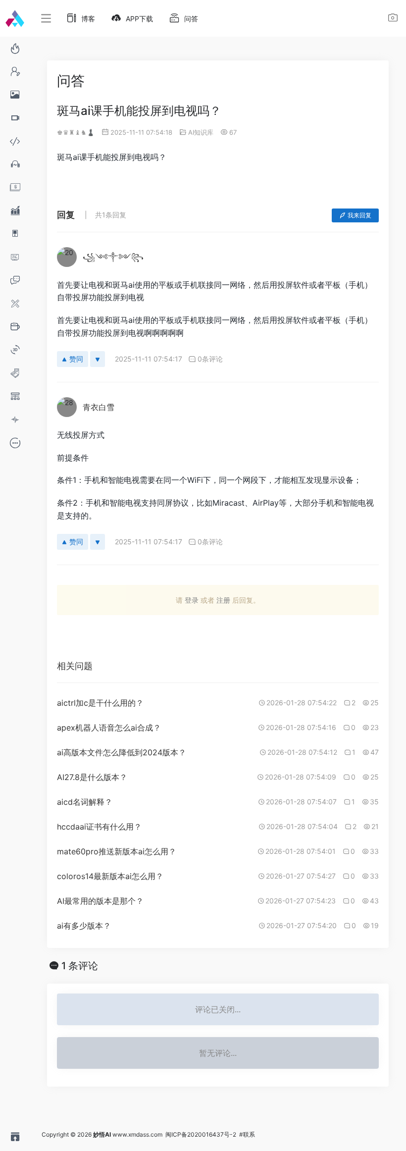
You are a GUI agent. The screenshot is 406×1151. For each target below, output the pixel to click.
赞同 (76, 359)
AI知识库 (200, 132)
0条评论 (210, 359)
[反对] (97, 359)
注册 (223, 600)
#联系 (247, 1134)
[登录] (393, 19)
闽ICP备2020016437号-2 (200, 1134)
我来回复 (359, 215)
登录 (192, 600)
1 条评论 (79, 966)
